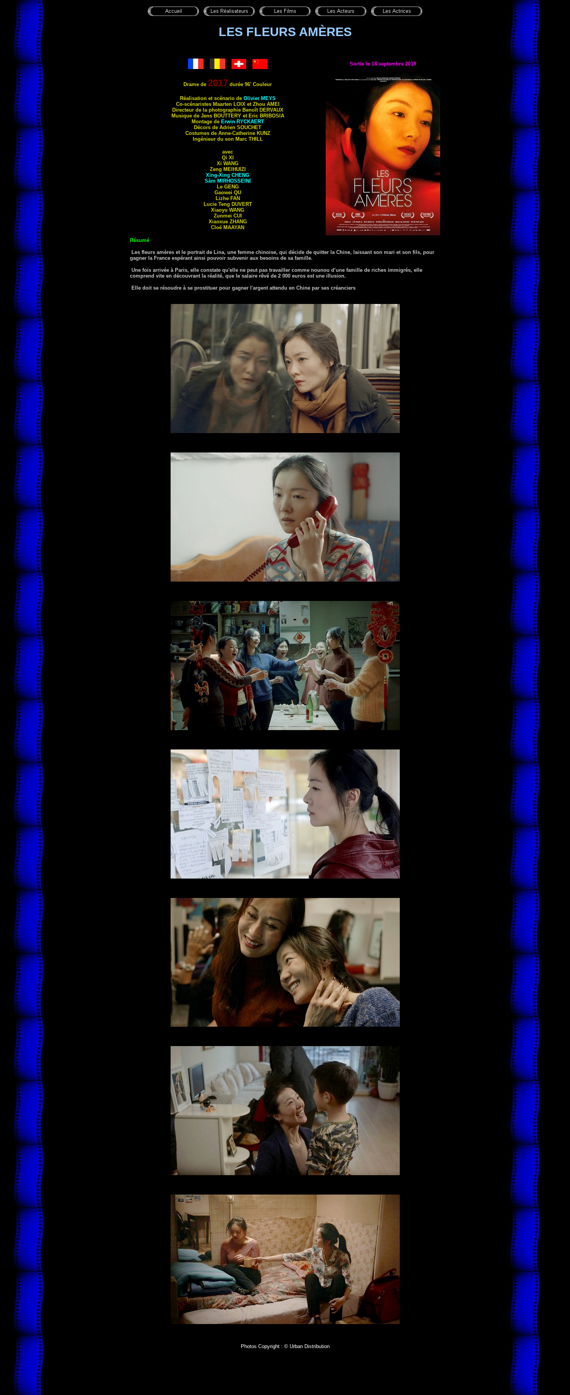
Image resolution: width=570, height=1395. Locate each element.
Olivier (260, 98)
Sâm (228, 181)
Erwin (242, 121)
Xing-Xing (227, 175)
